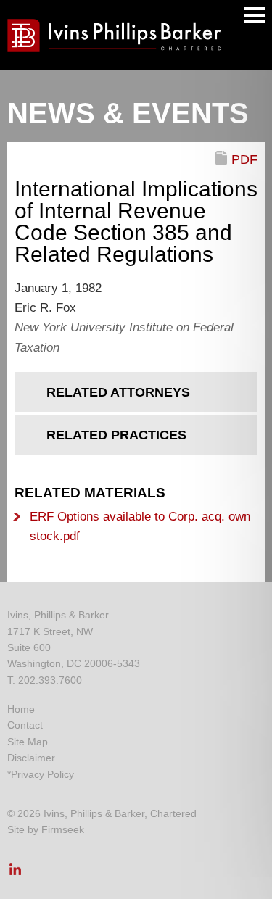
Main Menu (254, 15)
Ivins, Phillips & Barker (58, 615)
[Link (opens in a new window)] (15, 873)
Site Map (27, 741)
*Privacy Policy (40, 774)
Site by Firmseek (45, 829)
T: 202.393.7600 (44, 680)
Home (21, 709)
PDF (244, 159)
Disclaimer (31, 757)
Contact (25, 725)
